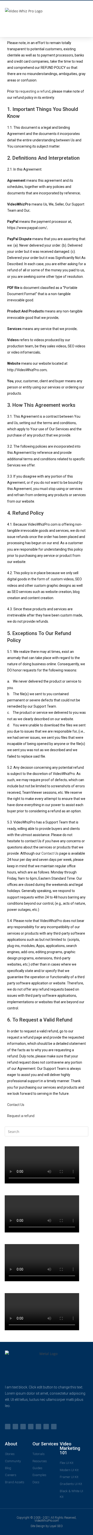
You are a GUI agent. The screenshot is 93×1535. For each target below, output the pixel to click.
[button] (83, 16)
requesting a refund (34, 91)
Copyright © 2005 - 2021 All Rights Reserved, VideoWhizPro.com (46, 1519)
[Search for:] (47, 1131)
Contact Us (50, 853)
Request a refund (20, 1116)
